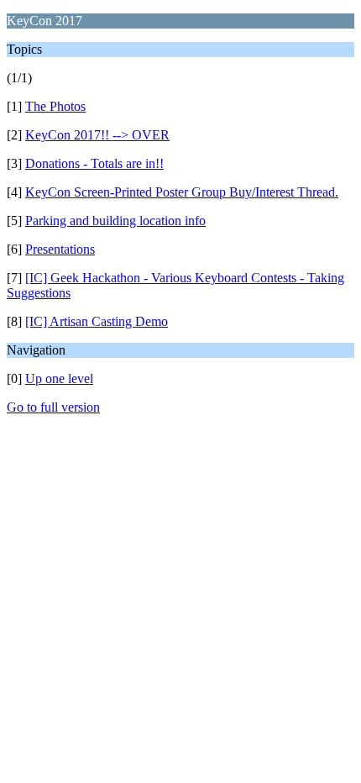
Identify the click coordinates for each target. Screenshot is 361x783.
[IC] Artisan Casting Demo (96, 321)
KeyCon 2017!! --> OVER (97, 135)
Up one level (59, 378)
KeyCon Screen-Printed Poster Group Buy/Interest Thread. (181, 192)
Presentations (60, 249)
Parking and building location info (115, 220)
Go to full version (53, 407)
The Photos (55, 106)
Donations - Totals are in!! (94, 163)
